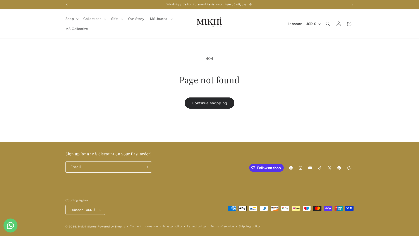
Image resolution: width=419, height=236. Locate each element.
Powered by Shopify (111, 226)
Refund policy (196, 226)
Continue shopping (209, 103)
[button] (72, 19)
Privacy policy (172, 226)
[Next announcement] (352, 4)
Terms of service (222, 226)
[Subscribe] (146, 167)
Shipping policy (249, 226)
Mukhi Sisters (87, 226)
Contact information (144, 226)
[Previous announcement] (67, 4)
